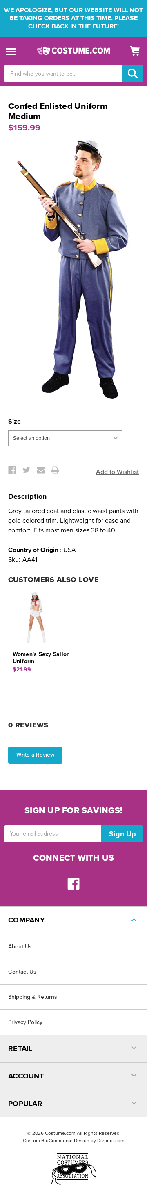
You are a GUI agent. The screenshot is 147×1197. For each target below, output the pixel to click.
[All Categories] (11, 51)
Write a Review (35, 754)
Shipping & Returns (32, 997)
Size (14, 421)
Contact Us (22, 971)
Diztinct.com (111, 1140)
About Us (20, 946)
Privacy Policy (25, 1022)
